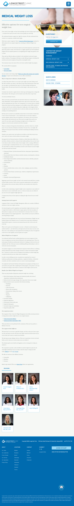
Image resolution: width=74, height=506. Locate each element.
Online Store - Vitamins (53, 83)
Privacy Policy (5, 462)
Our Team (4, 450)
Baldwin (16, 450)
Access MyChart (61, 448)
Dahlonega (16, 457)
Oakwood (16, 464)
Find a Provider (5, 455)
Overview (49, 55)
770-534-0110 (54, 37)
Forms (28, 455)
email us (7, 351)
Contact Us (53, 41)
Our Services (4, 457)
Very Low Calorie (7, 70)
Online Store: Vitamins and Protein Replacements (57, 66)
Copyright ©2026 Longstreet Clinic (29, 441)
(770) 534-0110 (15, 351)
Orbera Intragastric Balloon (10, 319)
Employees (29, 459)
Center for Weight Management (26, 41)
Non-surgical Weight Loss (54, 62)
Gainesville (16, 462)
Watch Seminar (50, 80)
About (3, 447)
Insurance (29, 457)
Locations (17, 447)
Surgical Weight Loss (52, 59)
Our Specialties (5, 459)
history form (19, 364)
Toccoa (15, 469)
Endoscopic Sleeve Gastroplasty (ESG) (12, 320)
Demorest (16, 459)
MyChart (28, 452)
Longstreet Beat (42, 451)
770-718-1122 (69, 441)
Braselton (16, 452)
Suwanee (16, 467)
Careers (28, 450)
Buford (15, 455)
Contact (29, 447)
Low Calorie (6, 68)
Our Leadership (5, 452)
